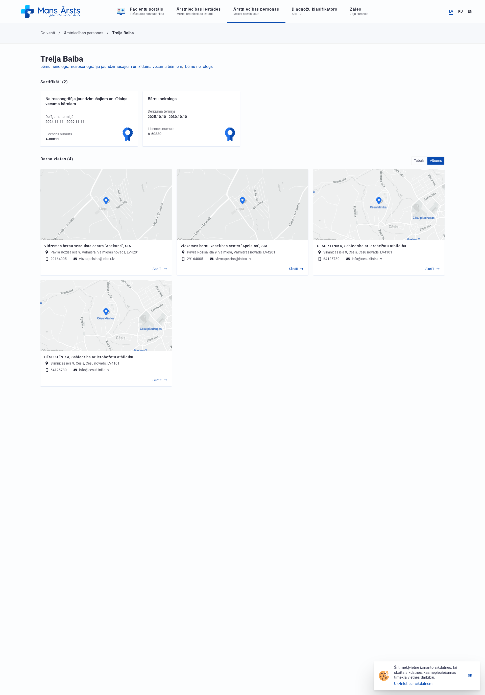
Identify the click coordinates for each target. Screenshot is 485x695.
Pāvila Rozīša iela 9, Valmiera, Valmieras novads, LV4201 (95, 252)
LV (451, 11)
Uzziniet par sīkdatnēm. (413, 683)
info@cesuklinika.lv (366, 259)
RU (460, 11)
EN (470, 11)
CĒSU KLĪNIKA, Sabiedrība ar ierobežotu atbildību (361, 246)
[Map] (106, 204)
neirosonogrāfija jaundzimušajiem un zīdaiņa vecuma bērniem (126, 66)
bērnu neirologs (54, 66)
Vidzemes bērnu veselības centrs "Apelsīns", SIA (87, 246)
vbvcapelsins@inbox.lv (96, 259)
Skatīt (157, 269)
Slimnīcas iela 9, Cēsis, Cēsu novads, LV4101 (357, 252)
